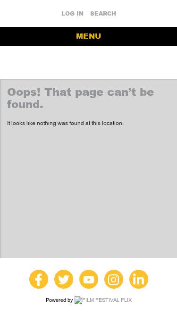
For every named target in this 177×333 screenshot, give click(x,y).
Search (103, 13)
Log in (72, 13)
